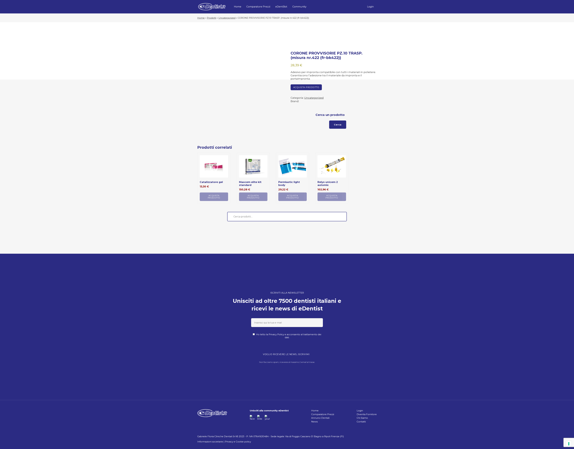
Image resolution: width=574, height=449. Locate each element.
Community (299, 6)
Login (370, 6)
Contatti (361, 421)
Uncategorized (226, 17)
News (314, 421)
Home (237, 6)
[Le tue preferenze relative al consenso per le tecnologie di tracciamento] (569, 444)
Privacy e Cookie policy (238, 441)
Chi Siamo (362, 417)
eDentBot (281, 6)
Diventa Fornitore (367, 414)
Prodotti (211, 17)
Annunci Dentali (320, 417)
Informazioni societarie (210, 441)
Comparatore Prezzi (258, 6)
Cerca (337, 124)
